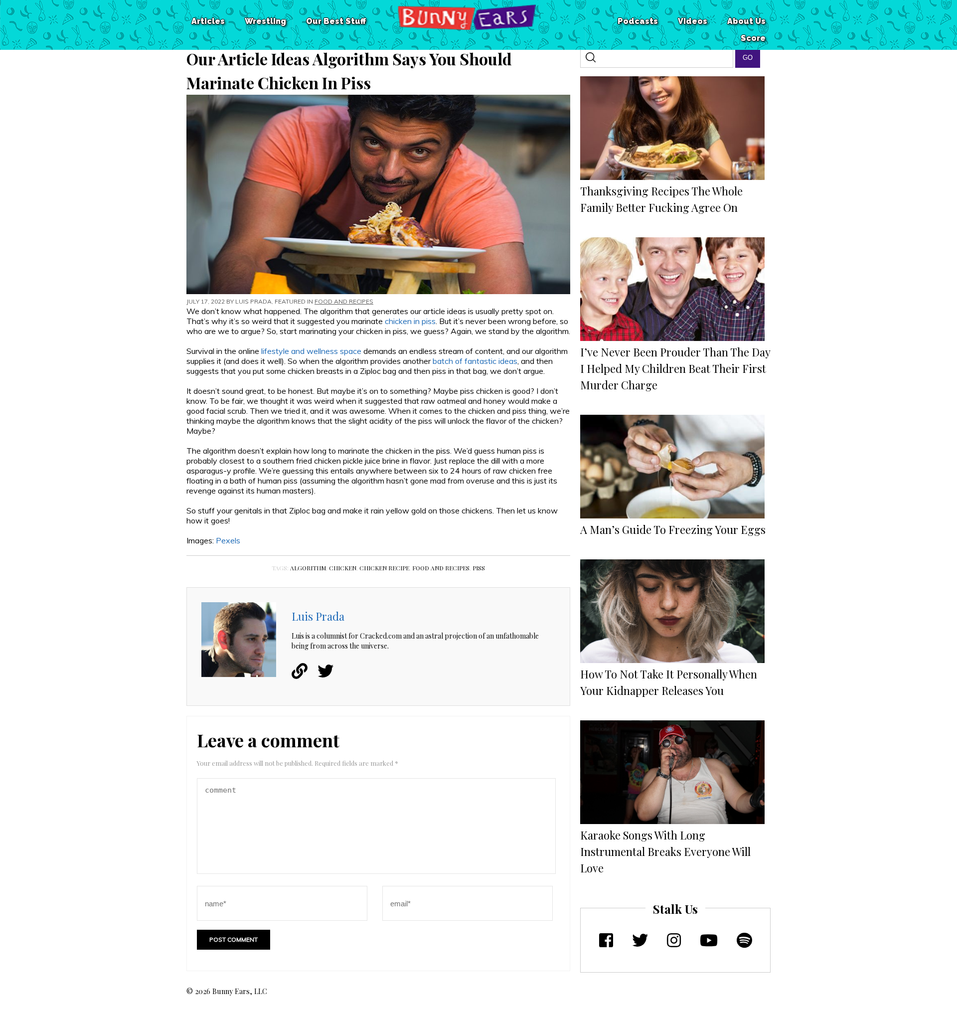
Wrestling (265, 21)
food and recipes (441, 568)
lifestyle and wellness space (311, 351)
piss (479, 568)
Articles (208, 21)
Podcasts (638, 21)
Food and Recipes (344, 301)
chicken (342, 568)
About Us (746, 21)
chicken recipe (384, 568)
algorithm (308, 568)
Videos (692, 21)
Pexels (228, 540)
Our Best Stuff (336, 21)
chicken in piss (410, 321)
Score (753, 38)
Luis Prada (253, 301)
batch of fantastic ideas (475, 361)
